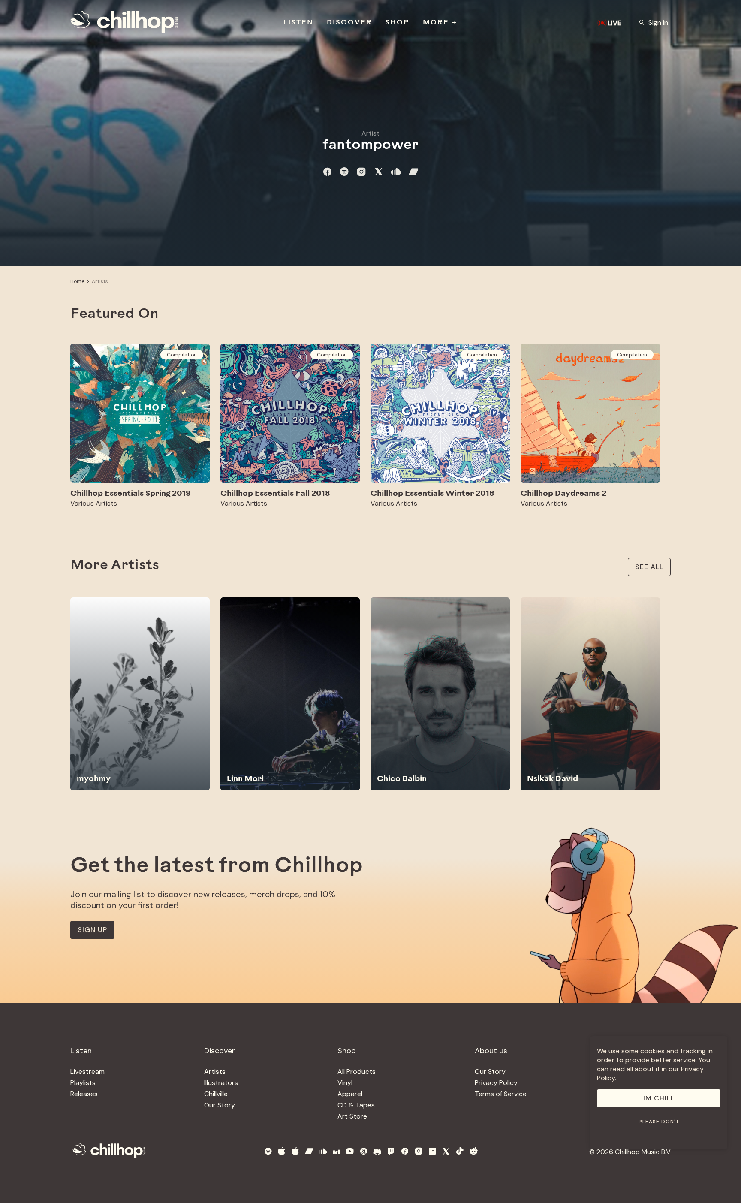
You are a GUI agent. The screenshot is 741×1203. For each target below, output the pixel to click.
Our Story (219, 1105)
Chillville (216, 1093)
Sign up (92, 929)
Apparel (349, 1093)
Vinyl (344, 1082)
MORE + (440, 22)
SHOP (397, 22)
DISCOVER (349, 22)
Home (77, 281)
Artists (100, 281)
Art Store (352, 1116)
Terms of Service (501, 1093)
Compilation (182, 354)
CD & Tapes (356, 1105)
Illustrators (221, 1082)
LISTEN (298, 22)
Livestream (87, 1071)
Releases (84, 1093)
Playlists (83, 1082)
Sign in (658, 22)
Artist (370, 133)
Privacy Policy (496, 1082)
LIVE (614, 22)
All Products (356, 1071)
